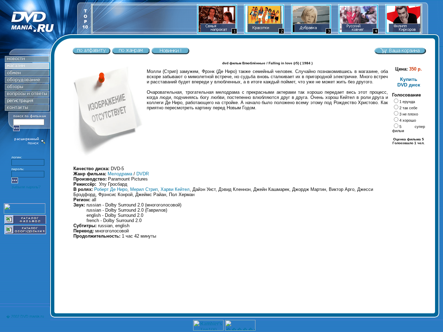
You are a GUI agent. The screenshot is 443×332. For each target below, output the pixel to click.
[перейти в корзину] (400, 52)
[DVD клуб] (27, 102)
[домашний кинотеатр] (27, 81)
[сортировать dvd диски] (91, 52)
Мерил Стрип (144, 189)
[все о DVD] (27, 95)
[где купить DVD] (27, 109)
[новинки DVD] (27, 60)
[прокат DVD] (27, 74)
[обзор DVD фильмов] (27, 88)
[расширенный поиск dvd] (30, 144)
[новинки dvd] (170, 52)
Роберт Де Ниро (110, 189)
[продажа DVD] (27, 67)
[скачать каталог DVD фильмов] (25, 222)
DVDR (142, 173)
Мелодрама (120, 173)
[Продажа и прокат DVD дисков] (38, 32)
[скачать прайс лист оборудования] (25, 232)
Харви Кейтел (175, 189)
